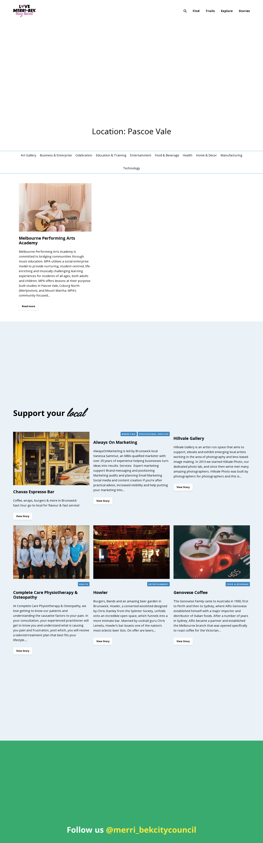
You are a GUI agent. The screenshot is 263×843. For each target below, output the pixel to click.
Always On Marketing (115, 442)
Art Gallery (28, 155)
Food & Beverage (167, 155)
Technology (131, 168)
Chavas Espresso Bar (33, 491)
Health (187, 155)
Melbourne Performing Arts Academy (47, 240)
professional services (153, 434)
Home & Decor (206, 155)
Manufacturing (231, 155)
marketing (129, 434)
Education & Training (111, 155)
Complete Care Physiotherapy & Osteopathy (45, 594)
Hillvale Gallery (189, 438)
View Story (24, 517)
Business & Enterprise (56, 155)
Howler (100, 592)
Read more (30, 307)
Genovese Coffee (191, 592)
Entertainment (140, 155)
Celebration (83, 155)
